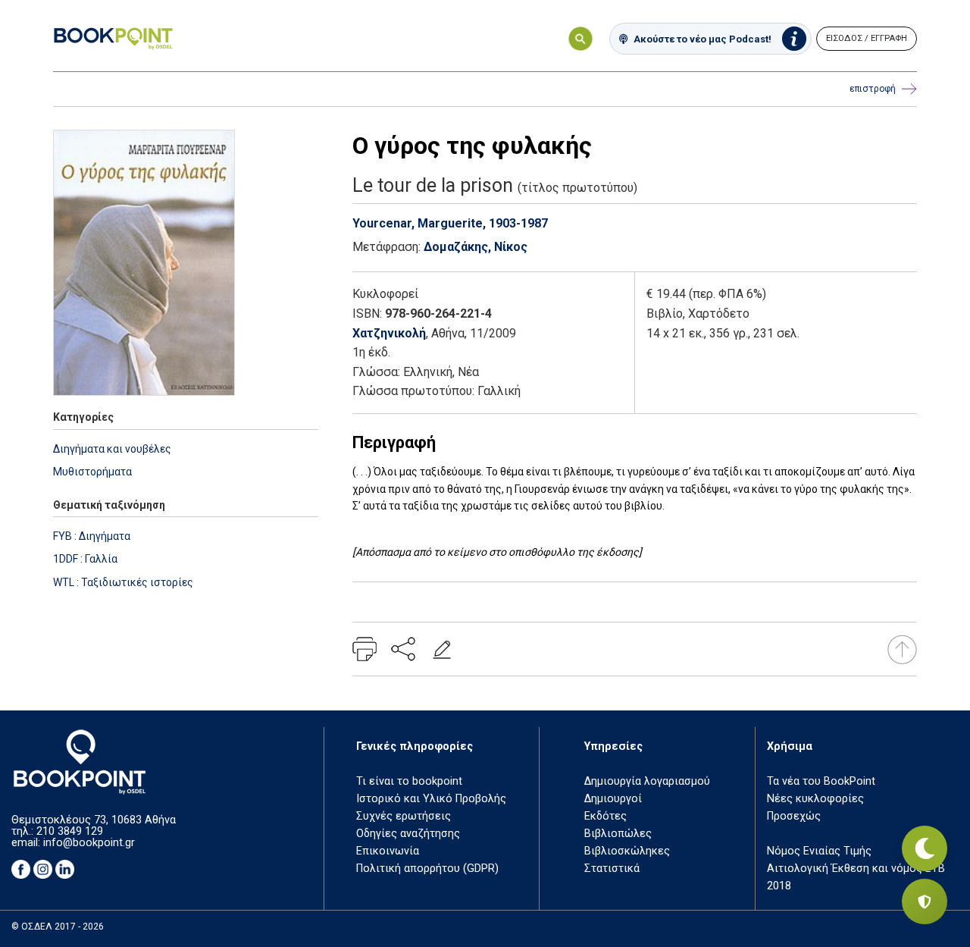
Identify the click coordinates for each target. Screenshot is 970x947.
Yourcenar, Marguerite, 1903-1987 (450, 223)
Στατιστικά (612, 868)
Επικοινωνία (387, 851)
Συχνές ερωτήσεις (403, 816)
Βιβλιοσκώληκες (627, 851)
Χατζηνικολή (389, 333)
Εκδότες (605, 816)
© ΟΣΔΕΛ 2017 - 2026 (57, 926)
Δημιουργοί (613, 798)
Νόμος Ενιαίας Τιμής (819, 851)
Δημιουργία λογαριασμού (647, 781)
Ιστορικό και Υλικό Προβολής (431, 798)
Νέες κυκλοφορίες (815, 798)
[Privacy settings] (924, 901)
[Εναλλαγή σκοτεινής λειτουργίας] (924, 848)
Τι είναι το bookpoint (409, 781)
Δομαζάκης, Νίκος (475, 247)
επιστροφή (873, 88)
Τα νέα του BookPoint (821, 781)
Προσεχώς (794, 816)
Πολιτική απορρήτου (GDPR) (427, 868)
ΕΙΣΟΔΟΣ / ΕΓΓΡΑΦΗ (866, 38)
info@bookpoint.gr (89, 842)
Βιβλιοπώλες (618, 833)
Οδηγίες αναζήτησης (408, 833)
